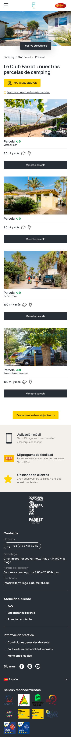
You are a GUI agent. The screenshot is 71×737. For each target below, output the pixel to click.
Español (13, 679)
